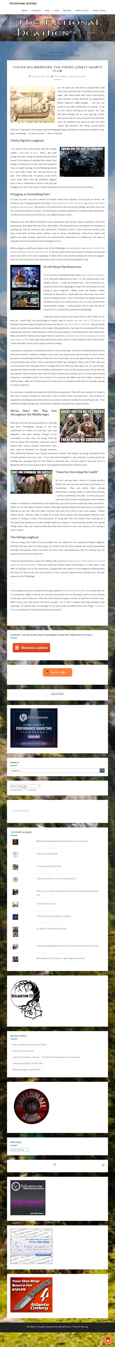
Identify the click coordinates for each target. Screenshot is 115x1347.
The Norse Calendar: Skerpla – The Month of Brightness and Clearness (46, 1057)
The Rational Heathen (22, 3)
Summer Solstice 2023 (23, 1050)
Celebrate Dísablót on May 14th (28, 1063)
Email (47, 10)
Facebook (36, 10)
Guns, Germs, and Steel (93, 275)
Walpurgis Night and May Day (26, 1069)
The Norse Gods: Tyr (46, 903)
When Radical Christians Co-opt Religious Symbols (60, 958)
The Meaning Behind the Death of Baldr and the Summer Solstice (67, 945)
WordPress (64, 1326)
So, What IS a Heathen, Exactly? (51, 928)
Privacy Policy (82, 10)
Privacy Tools (99, 10)
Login (56, 10)
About (24, 10)
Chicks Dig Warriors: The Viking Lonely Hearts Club (57, 69)
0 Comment (79, 76)
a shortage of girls (28, 152)
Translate (31, 789)
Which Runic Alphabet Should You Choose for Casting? (62, 841)
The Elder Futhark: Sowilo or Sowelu (53, 916)
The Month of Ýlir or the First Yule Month (55, 878)
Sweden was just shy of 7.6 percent (83, 320)
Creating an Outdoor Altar (49, 866)
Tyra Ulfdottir (62, 76)
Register (67, 10)
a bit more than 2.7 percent (77, 324)
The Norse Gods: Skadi (47, 853)
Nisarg (84, 1326)
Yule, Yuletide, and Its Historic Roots (30, 1044)
